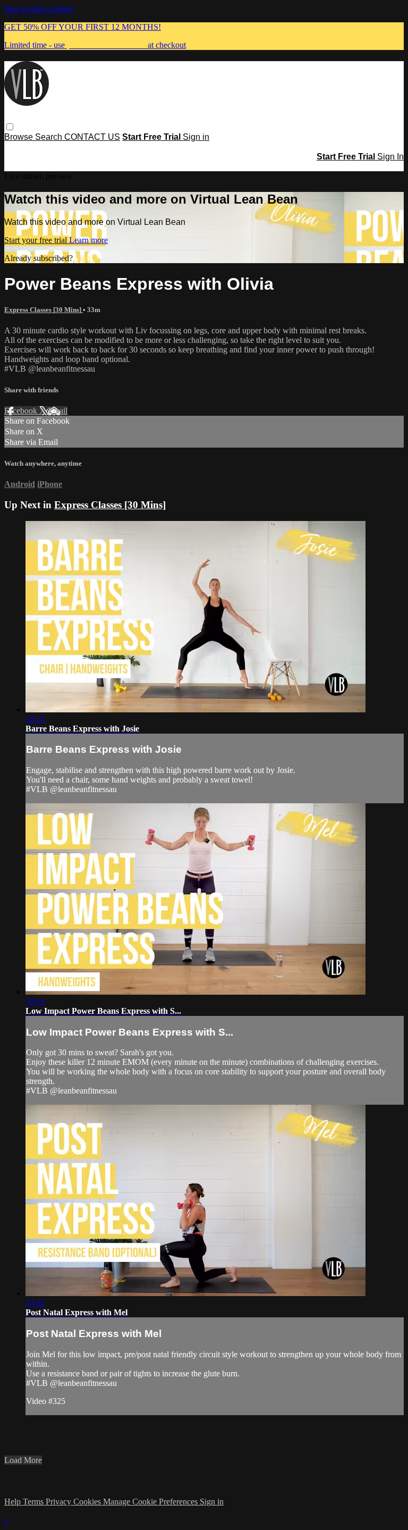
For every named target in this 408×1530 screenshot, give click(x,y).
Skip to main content (38, 8)
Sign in (196, 136)
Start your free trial (36, 240)
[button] (9, 126)
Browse (19, 136)
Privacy (59, 1501)
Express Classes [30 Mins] (43, 310)
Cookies (88, 1501)
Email (57, 410)
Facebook (21, 410)
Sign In (390, 156)
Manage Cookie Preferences (151, 1501)
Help (13, 1501)
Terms (34, 1501)
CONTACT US (92, 136)
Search (49, 136)
